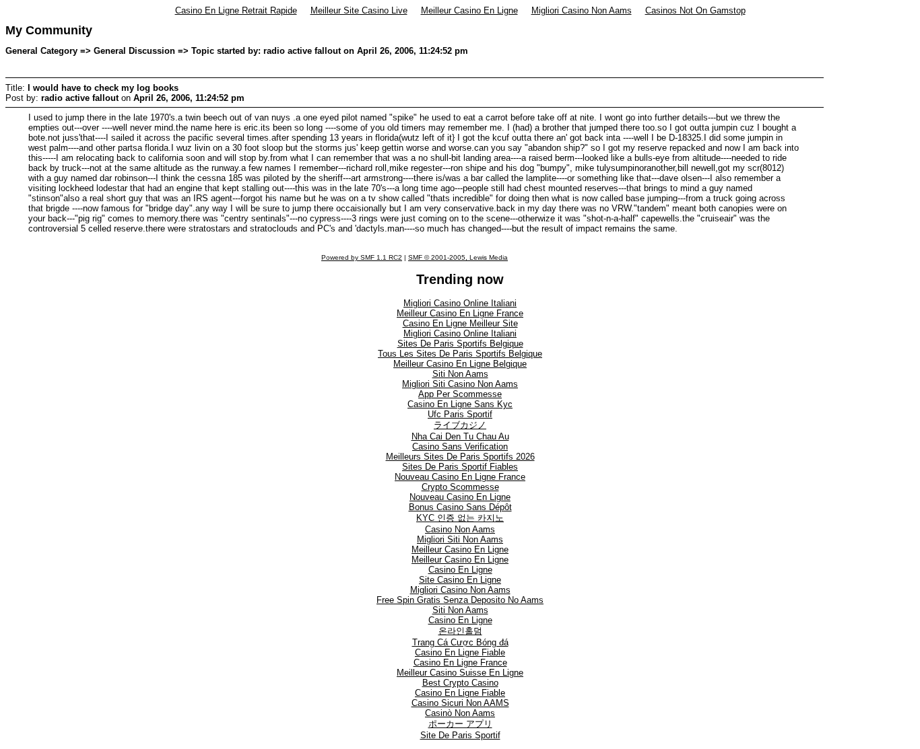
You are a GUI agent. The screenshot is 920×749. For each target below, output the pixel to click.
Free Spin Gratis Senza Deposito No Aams (460, 600)
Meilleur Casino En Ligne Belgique (460, 364)
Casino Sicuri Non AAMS (460, 703)
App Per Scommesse (460, 394)
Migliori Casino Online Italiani (460, 303)
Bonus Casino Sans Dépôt (460, 507)
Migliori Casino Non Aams (581, 10)
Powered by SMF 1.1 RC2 (361, 257)
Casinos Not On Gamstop (695, 10)
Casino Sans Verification (460, 446)
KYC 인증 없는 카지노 (460, 518)
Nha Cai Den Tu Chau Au (460, 436)
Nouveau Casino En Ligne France (460, 477)
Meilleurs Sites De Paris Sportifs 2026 (460, 457)
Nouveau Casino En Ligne (460, 497)
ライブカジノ (460, 425)
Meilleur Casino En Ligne (469, 10)
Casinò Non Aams (460, 713)
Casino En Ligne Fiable (460, 652)
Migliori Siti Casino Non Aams (460, 384)
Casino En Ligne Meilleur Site (460, 323)
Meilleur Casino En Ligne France (460, 313)
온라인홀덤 (460, 631)
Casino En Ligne (460, 570)
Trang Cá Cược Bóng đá (460, 642)
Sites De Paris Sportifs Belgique (460, 343)
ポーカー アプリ (460, 724)
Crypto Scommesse (460, 487)
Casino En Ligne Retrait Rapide (236, 10)
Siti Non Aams (460, 374)
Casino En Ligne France (460, 662)
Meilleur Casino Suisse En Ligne (460, 673)
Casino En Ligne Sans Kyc (460, 404)
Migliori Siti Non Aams (460, 539)
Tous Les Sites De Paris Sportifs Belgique (460, 354)
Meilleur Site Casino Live (358, 10)
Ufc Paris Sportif (460, 414)
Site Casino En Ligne (460, 580)
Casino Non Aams (460, 529)
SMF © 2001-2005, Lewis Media (458, 257)
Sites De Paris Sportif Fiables (460, 467)
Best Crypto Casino (460, 683)
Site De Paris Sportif (460, 735)
